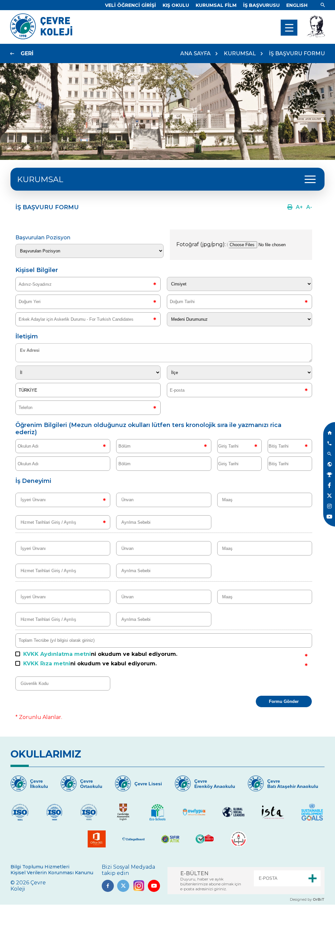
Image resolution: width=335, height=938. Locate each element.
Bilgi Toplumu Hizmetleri (39, 867)
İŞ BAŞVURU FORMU (297, 53)
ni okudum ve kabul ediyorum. (100, 654)
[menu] (289, 28)
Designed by (307, 899)
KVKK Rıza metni (46, 663)
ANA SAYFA (195, 53)
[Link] (323, 5)
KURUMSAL (240, 53)
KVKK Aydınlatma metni (57, 654)
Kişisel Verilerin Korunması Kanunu (51, 873)
